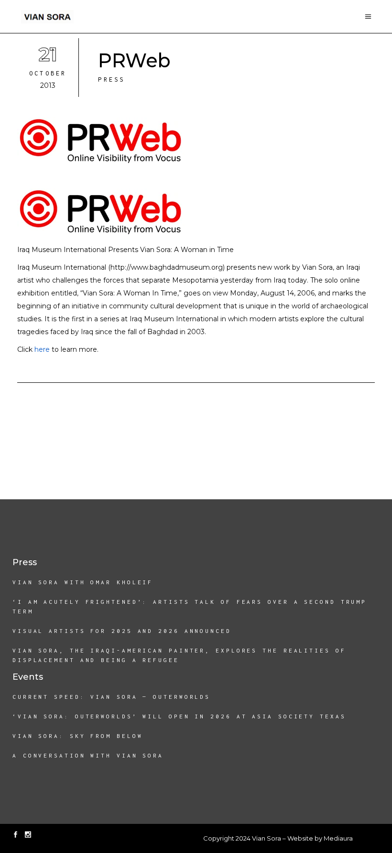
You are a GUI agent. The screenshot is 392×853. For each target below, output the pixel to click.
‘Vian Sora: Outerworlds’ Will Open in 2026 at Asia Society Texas (179, 716)
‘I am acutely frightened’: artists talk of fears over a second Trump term (189, 606)
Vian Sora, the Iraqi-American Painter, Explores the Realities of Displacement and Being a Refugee (179, 655)
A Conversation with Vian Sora (87, 755)
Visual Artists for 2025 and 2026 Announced (121, 631)
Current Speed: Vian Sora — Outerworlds (111, 697)
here (42, 349)
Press (111, 79)
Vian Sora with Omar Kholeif (82, 582)
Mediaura (338, 838)
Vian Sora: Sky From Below (77, 736)
